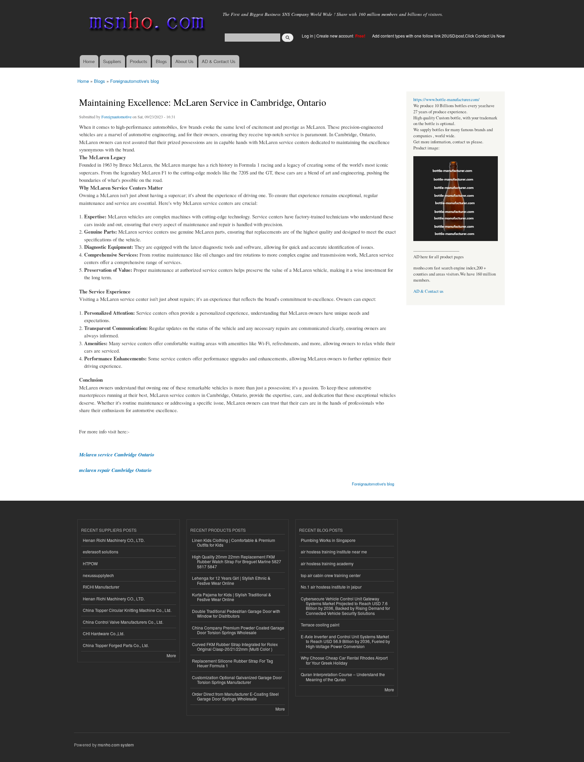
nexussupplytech (98, 575)
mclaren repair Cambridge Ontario (115, 470)
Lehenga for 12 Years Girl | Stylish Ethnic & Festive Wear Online (231, 580)
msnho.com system (116, 744)
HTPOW (90, 563)
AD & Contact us (428, 291)
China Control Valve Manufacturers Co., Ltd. (123, 622)
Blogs (161, 61)
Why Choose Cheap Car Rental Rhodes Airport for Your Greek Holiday (344, 660)
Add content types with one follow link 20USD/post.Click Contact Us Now (438, 36)
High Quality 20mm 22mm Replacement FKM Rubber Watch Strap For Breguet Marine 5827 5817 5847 (236, 561)
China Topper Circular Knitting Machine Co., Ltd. (127, 610)
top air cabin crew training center (331, 575)
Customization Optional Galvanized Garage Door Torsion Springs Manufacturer (237, 679)
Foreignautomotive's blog (134, 81)
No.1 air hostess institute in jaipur (331, 587)
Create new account (335, 36)
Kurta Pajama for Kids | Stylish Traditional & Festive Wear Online (231, 597)
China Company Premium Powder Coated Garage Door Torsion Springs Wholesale (238, 630)
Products (138, 61)
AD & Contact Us (219, 61)
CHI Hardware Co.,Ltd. (103, 633)
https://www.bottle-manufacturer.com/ (446, 99)
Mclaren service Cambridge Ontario (116, 454)
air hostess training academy (327, 563)
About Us (184, 61)
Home (89, 61)
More (171, 655)
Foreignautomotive (116, 116)
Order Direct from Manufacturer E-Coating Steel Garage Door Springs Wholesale (235, 696)
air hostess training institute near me (334, 551)
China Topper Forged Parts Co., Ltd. (116, 645)
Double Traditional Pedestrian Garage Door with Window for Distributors (236, 613)
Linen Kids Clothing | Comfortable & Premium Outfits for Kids (233, 542)
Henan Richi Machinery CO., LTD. (114, 540)
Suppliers (112, 61)
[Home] (146, 23)
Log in (307, 36)
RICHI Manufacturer (101, 587)
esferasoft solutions (100, 551)
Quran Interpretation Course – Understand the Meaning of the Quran (343, 676)
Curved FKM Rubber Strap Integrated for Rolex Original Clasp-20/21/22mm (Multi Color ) (235, 646)
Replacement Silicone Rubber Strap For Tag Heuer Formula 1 (232, 663)
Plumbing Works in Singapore (328, 540)
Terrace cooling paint (320, 624)
